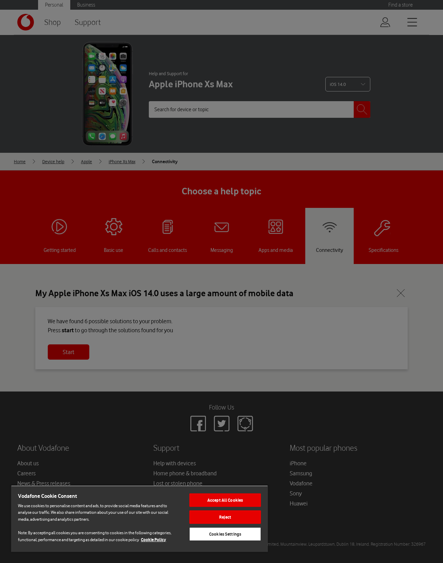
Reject (225, 517)
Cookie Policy (153, 539)
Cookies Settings (225, 534)
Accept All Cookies (225, 500)
